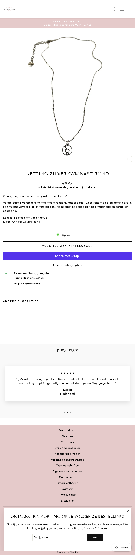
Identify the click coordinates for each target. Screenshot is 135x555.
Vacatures (67, 442)
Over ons (67, 436)
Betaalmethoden (67, 483)
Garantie (67, 489)
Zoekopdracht (67, 430)
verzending (61, 187)
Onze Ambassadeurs (67, 447)
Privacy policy (67, 494)
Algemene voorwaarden (67, 471)
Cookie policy (67, 477)
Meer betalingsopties (67, 265)
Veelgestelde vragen (67, 453)
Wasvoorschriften (67, 465)
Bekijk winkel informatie (27, 283)
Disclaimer (67, 500)
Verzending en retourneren (67, 459)
